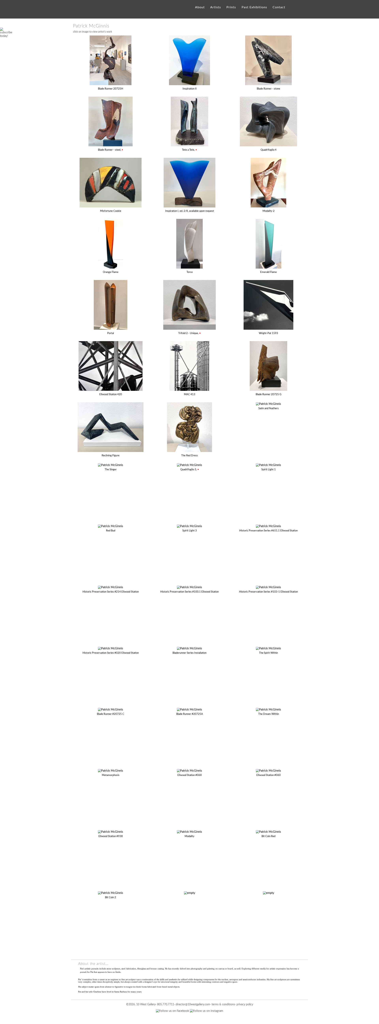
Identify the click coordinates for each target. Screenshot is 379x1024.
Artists (215, 7)
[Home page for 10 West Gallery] (80, 11)
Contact (279, 7)
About (200, 7)
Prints (231, 7)
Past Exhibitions (254, 7)
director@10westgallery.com (193, 1004)
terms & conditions (223, 1004)
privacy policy (244, 1004)
